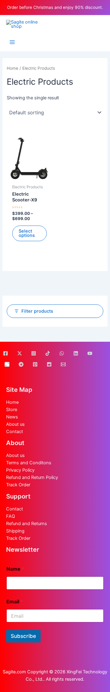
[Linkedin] (75, 353)
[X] (19, 353)
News (12, 417)
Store (11, 409)
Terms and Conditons (28, 463)
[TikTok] (47, 353)
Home (12, 68)
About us (15, 424)
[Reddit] (49, 364)
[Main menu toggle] (12, 42)
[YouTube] (89, 353)
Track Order (18, 485)
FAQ (10, 516)
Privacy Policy (20, 470)
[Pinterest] (35, 364)
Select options (27, 233)
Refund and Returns (26, 523)
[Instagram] (33, 353)
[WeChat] (7, 364)
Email (14, 602)
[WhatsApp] (61, 353)
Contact (14, 431)
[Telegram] (21, 364)
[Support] (63, 364)
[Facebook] (5, 353)
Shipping (15, 531)
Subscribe (23, 636)
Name (15, 569)
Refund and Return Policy (32, 477)
